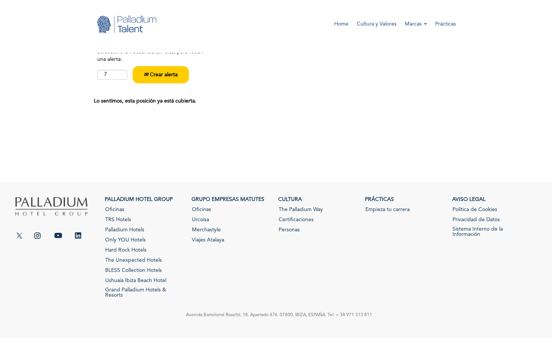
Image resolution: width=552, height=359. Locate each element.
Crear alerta (163, 74)
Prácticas (445, 24)
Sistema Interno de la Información (477, 231)
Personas (289, 229)
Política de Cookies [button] (474, 209)
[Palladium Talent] (126, 29)
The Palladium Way (301, 209)
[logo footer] (51, 212)
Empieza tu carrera (387, 209)
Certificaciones (296, 219)
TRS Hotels (118, 219)
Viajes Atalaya (208, 240)
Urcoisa (200, 219)
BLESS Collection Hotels (133, 270)
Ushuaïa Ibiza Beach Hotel (135, 280)
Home (341, 24)
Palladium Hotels (124, 229)
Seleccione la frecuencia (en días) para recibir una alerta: (150, 55)
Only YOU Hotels (125, 240)
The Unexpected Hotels (133, 260)
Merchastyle (206, 229)
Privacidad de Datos (476, 219)
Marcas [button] (414, 24)
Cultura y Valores (377, 24)
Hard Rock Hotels (125, 250)
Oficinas (114, 209)
